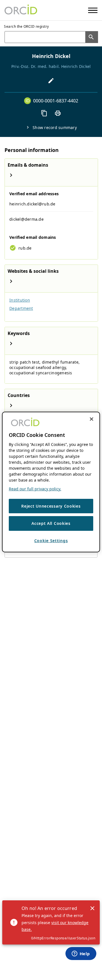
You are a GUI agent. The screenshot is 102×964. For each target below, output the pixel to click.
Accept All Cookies (51, 523)
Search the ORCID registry (26, 26)
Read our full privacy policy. (35, 488)
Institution (19, 300)
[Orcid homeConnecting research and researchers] (21, 10)
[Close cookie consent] (91, 419)
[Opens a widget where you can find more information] (80, 954)
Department (21, 308)
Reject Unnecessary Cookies (50, 506)
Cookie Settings (51, 540)
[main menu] (92, 10)
